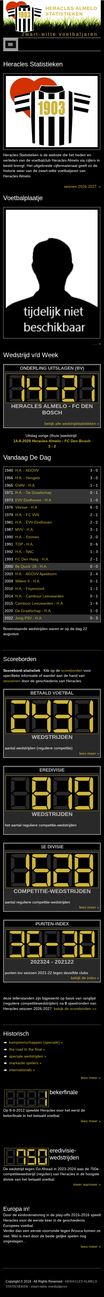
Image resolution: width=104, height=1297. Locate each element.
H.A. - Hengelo (27, 478)
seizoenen (12, 681)
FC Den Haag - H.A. (32, 559)
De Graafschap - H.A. (33, 611)
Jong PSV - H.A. (28, 618)
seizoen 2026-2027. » (82, 186)
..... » (96, 343)
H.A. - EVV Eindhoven (33, 522)
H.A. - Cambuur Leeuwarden (39, 596)
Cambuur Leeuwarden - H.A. (39, 603)
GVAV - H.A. (25, 485)
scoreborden (71, 670)
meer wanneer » (87, 1184)
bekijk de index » (85, 978)
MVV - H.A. (24, 529)
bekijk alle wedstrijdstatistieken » (72, 423)
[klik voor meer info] (26, 1098)
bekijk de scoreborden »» (75, 1008)
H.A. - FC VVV (27, 515)
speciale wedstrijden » (27, 1056)
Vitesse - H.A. (26, 507)
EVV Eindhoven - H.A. (33, 500)
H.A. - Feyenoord (29, 588)
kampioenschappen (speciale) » (36, 1042)
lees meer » (89, 753)
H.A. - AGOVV (27, 470)
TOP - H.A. (24, 544)
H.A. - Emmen (27, 537)
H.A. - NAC (24, 552)
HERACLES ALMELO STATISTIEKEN (71, 11)
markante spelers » (25, 1063)
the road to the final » (27, 1049)
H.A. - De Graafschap (33, 492)
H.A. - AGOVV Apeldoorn (36, 574)
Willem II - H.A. (27, 581)
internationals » (22, 1070)
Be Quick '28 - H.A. (31, 566)
